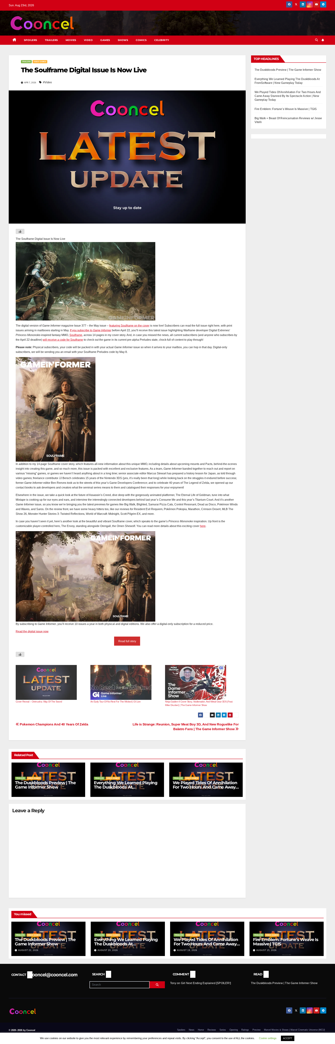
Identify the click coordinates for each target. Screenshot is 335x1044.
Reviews (211, 1029)
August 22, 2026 (28, 950)
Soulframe (75, 335)
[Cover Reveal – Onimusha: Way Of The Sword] (51, 682)
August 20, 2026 (108, 950)
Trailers (51, 40)
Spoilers (30, 40)
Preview (256, 1029)
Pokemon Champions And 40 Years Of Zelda (53, 724)
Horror (201, 1029)
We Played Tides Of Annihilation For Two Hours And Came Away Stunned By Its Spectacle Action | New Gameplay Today (288, 96)
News (191, 1029)
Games (105, 40)
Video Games (40, 62)
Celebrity (161, 40)
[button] (316, 40)
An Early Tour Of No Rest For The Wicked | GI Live (115, 701)
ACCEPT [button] (287, 1038)
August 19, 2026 (187, 950)
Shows (123, 40)
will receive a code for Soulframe (63, 339)
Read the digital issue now (32, 631)
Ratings (245, 1029)
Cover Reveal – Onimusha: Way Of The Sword (39, 701)
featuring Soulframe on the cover (129, 325)
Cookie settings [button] (268, 1038)
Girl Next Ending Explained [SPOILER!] (206, 983)
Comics (141, 40)
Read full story (127, 641)
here (203, 526)
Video (88, 40)
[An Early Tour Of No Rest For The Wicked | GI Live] (126, 682)
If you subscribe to (90, 330)
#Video (47, 82)
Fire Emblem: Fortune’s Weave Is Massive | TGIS (286, 109)
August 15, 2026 (266, 950)
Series (222, 1029)
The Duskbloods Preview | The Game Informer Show (45, 785)
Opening (233, 1029)
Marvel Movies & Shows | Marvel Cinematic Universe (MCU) (294, 1029)
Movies (71, 40)
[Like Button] (20, 231)
